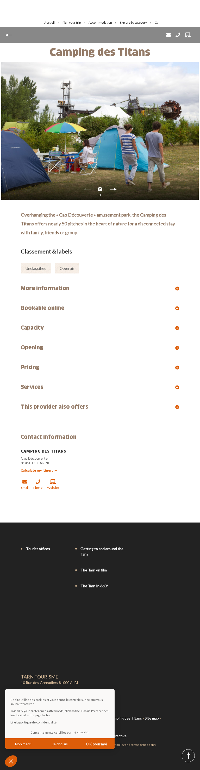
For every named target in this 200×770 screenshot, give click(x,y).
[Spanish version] (45, 607)
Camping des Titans (125, 718)
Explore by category (133, 22)
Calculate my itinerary (39, 470)
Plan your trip (72, 22)
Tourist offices (38, 548)
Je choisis (60, 744)
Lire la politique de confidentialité (33, 722)
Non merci (23, 744)
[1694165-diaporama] (100, 131)
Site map (152, 718)
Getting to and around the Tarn (101, 551)
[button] (11, 761)
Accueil (49, 22)
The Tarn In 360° (94, 586)
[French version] (23, 607)
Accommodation (101, 22)
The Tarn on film (93, 570)
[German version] (38, 607)
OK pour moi (96, 744)
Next (113, 190)
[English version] (30, 607)
